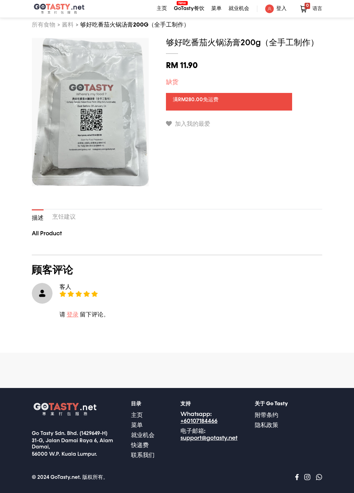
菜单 (216, 8)
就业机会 (239, 8)
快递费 (140, 445)
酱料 (68, 25)
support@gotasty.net (208, 438)
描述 (38, 218)
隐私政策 (266, 425)
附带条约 (266, 415)
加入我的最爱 (192, 124)
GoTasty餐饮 (189, 7)
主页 (162, 8)
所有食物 (43, 25)
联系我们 (143, 455)
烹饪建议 (64, 217)
